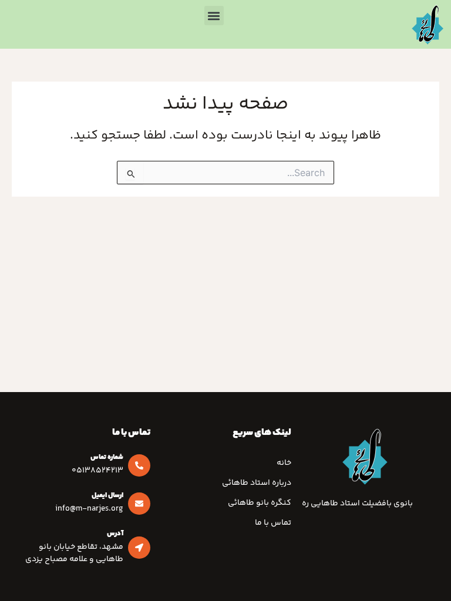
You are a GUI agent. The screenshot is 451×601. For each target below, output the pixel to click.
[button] (214, 15)
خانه (284, 463)
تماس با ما (273, 522)
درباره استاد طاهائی (256, 483)
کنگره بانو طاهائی (259, 503)
